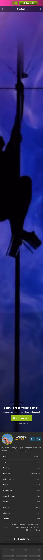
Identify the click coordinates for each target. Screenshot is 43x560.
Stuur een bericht (23, 418)
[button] (32, 439)
